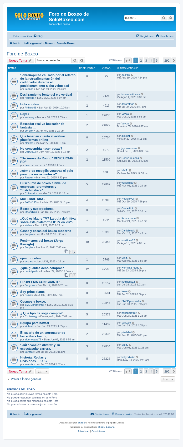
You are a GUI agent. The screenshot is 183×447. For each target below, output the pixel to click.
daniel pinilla (31, 271)
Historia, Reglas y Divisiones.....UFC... (35, 359)
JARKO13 (30, 202)
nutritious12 (128, 240)
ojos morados (30, 258)
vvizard (29, 261)
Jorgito (29, 130)
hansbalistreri (129, 312)
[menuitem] (38, 36)
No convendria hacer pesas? (41, 148)
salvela (29, 364)
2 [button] (141, 60)
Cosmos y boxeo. (33, 301)
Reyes (24, 114)
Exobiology (31, 316)
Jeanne (29, 89)
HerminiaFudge (130, 267)
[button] (128, 60)
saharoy (29, 117)
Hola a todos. (30, 104)
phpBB (81, 422)
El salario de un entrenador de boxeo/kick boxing (42, 334)
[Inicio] (28, 15)
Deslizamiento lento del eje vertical (46, 94)
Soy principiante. (33, 292)
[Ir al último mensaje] (132, 74)
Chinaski (30, 193)
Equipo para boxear (34, 323)
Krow (28, 295)
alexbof (29, 143)
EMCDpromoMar (34, 304)
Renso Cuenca (130, 158)
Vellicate (29, 326)
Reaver (29, 177)
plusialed (127, 332)
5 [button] (157, 60)
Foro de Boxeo (22, 53)
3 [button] (146, 60)
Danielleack (128, 230)
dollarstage (128, 104)
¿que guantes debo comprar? (42, 268)
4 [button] (151, 60)
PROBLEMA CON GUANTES (40, 282)
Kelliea (28, 225)
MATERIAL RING (32, 199)
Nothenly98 (128, 198)
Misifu (125, 170)
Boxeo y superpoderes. (37, 209)
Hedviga (29, 97)
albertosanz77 (33, 339)
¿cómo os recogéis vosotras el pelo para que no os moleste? (46, 172)
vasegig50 (127, 182)
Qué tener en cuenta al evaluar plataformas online (42, 138)
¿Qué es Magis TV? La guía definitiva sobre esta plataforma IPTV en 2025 (48, 220)
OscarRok (31, 212)
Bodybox (30, 285)
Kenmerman (129, 218)
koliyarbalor (128, 357)
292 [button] (166, 60)
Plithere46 (30, 107)
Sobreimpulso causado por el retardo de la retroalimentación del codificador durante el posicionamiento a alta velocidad (48, 80)
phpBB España (106, 427)
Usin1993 (30, 151)
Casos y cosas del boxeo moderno (45, 231)
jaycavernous (129, 148)
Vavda (125, 113)
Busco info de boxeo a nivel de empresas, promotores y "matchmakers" (43, 186)
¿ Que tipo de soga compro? (41, 313)
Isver (28, 165)
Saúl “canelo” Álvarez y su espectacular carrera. (40, 346)
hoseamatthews (131, 94)
